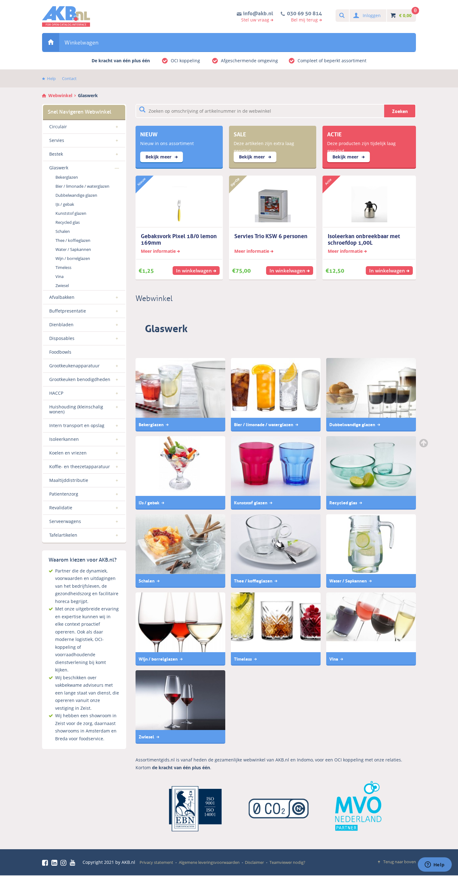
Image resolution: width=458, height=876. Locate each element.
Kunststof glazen (70, 213)
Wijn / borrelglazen (72, 258)
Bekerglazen (66, 177)
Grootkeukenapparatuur (74, 366)
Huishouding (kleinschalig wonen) (76, 409)
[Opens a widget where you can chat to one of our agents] (434, 865)
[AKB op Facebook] (46, 863)
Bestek (56, 154)
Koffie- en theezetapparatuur (79, 466)
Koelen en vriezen (68, 453)
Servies (56, 140)
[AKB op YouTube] (73, 863)
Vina (59, 276)
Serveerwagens (65, 521)
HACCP (56, 393)
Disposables (61, 338)
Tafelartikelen (63, 535)
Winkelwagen (81, 42)
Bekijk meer (159, 157)
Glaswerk (88, 95)
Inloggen (372, 15)
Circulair (58, 127)
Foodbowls (60, 352)
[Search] (342, 15)
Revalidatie (60, 508)
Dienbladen (61, 324)
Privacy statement (156, 862)
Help (51, 78)
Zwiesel (62, 285)
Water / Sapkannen (73, 249)
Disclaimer (254, 862)
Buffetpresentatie (67, 311)
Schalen (62, 231)
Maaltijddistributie (68, 480)
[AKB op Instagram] (64, 863)
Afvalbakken (61, 297)
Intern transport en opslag (76, 425)
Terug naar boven (399, 861)
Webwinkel (50, 42)
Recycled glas (67, 222)
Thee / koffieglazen (72, 240)
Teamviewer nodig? (287, 862)
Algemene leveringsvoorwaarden (209, 862)
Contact (69, 78)
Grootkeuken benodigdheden (79, 379)
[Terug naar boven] (424, 443)
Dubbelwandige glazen (76, 195)
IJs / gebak (64, 204)
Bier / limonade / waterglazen (82, 186)
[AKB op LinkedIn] (55, 863)
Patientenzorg (63, 494)
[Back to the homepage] (66, 16)
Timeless (63, 267)
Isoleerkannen (64, 439)
